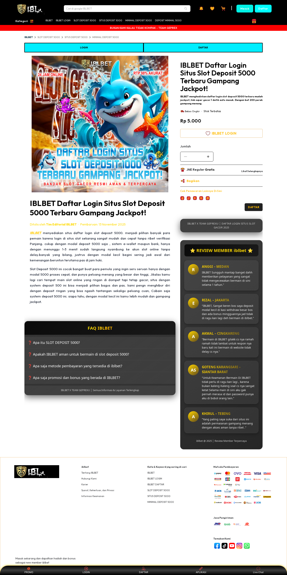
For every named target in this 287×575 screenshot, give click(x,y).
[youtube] (232, 546)
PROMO (28, 572)
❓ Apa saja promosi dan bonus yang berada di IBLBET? (74, 377)
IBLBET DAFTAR (155, 484)
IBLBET (49, 20)
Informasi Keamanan (92, 496)
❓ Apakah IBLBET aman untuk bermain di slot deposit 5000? (78, 354)
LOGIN (84, 47)
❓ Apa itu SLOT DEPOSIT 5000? (54, 342)
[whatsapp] (246, 546)
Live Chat (258, 572)
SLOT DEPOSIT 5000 (85, 20)
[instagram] (239, 546)
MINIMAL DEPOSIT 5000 (138, 20)
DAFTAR (203, 47)
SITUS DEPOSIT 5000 (110, 20)
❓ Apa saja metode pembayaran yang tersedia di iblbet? (75, 366)
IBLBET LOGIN (63, 20)
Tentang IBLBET (89, 472)
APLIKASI (201, 572)
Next (178, 125)
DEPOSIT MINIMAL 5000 (168, 20)
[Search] (186, 8)
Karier (84, 484)
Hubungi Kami (89, 478)
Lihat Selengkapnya (252, 171)
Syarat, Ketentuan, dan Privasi (97, 490)
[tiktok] (224, 546)
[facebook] (217, 546)
